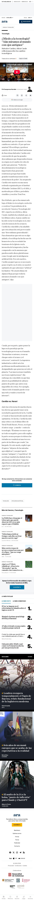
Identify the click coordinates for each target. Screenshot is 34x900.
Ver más (30, 656)
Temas (17, 839)
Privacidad (11, 865)
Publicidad (17, 843)
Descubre (5, 656)
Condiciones (18, 865)
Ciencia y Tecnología (8, 27)
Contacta (17, 846)
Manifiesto (17, 830)
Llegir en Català (23, 58)
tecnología (6, 500)
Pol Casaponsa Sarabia (9, 89)
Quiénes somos (17, 833)
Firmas (17, 836)
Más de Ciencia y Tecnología (12, 510)
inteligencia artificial (17, 500)
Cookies (24, 865)
